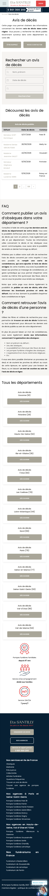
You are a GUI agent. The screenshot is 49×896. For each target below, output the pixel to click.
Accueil (4, 14)
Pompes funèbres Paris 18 (16, 801)
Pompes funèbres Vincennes (18, 819)
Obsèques (10, 764)
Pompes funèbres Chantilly (17, 843)
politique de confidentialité (29, 888)
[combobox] (24, 88)
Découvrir (24, 401)
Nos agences (22, 740)
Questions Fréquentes (15, 779)
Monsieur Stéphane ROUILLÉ (8, 165)
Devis (41, 3)
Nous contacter (34, 45)
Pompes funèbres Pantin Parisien (20, 807)
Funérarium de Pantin (15, 870)
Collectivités (11, 773)
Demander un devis (22, 732)
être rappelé (12, 45)
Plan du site (35, 885)
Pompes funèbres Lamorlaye (18, 847)
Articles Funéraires (13, 776)
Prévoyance (11, 770)
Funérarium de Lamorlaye (17, 867)
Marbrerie (10, 767)
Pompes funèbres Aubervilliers (18, 810)
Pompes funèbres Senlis (16, 840)
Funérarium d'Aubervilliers (16, 861)
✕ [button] (46, 882)
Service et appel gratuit (22, 749)
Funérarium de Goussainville (18, 864)
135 (28, 186)
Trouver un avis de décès (17, 782)
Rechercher (24, 96)
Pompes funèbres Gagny (16, 816)
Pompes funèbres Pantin (16, 804)
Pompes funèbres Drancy (16, 813)
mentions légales (9, 888)
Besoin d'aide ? (38, 883)
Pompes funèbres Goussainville (19, 837)
